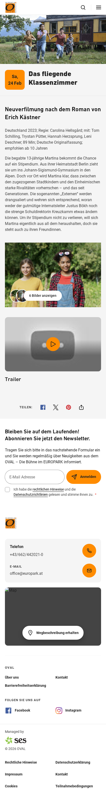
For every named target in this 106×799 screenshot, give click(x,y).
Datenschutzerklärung (72, 762)
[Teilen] (81, 407)
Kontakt (61, 774)
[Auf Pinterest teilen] (68, 407)
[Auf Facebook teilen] (42, 407)
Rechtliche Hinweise (21, 762)
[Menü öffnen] (99, 7)
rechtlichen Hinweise (48, 489)
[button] (36, 295)
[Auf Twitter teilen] (55, 407)
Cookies (11, 786)
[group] (53, 275)
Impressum (13, 774)
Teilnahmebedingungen (74, 786)
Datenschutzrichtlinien (31, 494)
